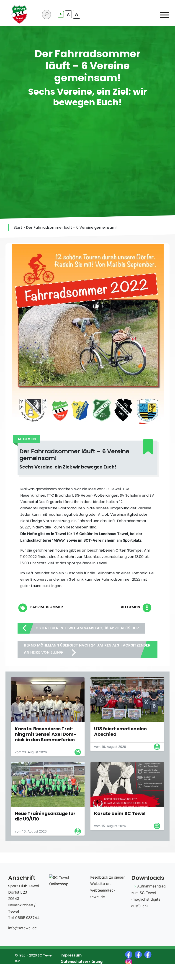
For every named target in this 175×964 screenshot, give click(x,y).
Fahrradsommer (46, 607)
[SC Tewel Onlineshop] (67, 880)
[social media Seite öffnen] (129, 954)
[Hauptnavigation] (165, 16)
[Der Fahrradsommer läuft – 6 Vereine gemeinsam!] (88, 333)
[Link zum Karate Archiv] (78, 753)
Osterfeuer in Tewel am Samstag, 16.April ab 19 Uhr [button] (86, 628)
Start (17, 227)
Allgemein (130, 607)
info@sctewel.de (22, 928)
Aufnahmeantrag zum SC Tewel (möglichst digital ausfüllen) (148, 896)
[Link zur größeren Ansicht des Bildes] (48, 699)
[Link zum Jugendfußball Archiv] (157, 747)
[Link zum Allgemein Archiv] (157, 827)
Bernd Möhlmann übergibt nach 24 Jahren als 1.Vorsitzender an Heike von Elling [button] (87, 649)
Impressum (71, 955)
